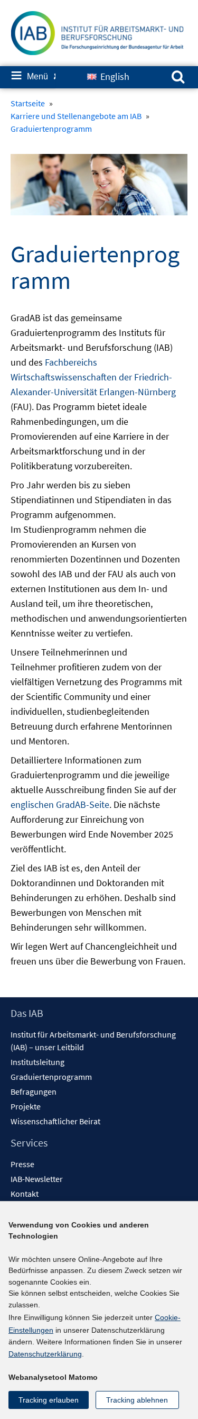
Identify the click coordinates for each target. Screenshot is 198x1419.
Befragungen (33, 1091)
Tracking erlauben (48, 1400)
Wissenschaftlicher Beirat (55, 1121)
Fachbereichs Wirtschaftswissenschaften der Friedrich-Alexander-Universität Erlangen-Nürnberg (93, 377)
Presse (22, 1164)
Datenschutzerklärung (45, 1354)
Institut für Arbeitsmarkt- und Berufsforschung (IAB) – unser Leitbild (93, 1040)
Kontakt (25, 1193)
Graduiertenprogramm (51, 1076)
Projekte (26, 1106)
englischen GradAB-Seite (60, 804)
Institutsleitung (37, 1062)
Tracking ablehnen (137, 1400)
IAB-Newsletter (37, 1179)
